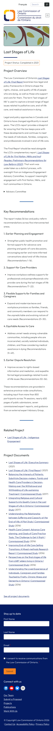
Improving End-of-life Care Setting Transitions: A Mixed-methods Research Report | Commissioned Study (28, 549)
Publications (10, 707)
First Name (9, 619)
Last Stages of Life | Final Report (25, 470)
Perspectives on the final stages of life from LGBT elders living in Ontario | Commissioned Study (27, 561)
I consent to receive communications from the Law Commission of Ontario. (26, 660)
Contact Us (9, 724)
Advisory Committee (16, 191)
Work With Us (10, 711)
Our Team (9, 695)
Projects (8, 703)
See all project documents (16, 596)
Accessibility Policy (25, 724)
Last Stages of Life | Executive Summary (28, 462)
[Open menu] (47, 15)
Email (7, 645)
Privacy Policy (42, 724)
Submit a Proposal (13, 699)
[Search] (46, 4)
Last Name (9, 632)
